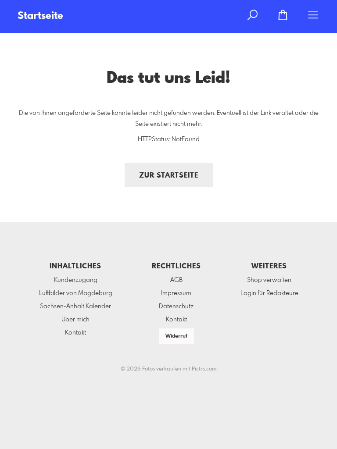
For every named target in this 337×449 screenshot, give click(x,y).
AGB (176, 280)
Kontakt (75, 333)
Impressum (176, 293)
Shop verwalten (269, 280)
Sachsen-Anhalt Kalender (75, 306)
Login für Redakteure (269, 293)
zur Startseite (168, 175)
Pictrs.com (204, 369)
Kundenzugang (75, 280)
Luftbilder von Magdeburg (75, 293)
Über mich (75, 320)
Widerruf (176, 336)
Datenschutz (176, 306)
